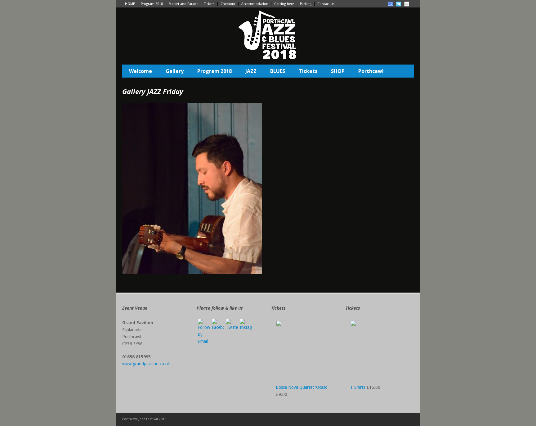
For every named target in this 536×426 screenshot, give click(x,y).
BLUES (277, 71)
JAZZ (251, 71)
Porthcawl (371, 71)
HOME (130, 4)
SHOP (338, 71)
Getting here (284, 4)
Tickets (209, 4)
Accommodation (254, 4)
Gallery (175, 71)
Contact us (326, 4)
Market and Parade (183, 4)
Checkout (228, 4)
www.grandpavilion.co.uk (146, 363)
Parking (305, 4)
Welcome (140, 71)
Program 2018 (152, 4)
